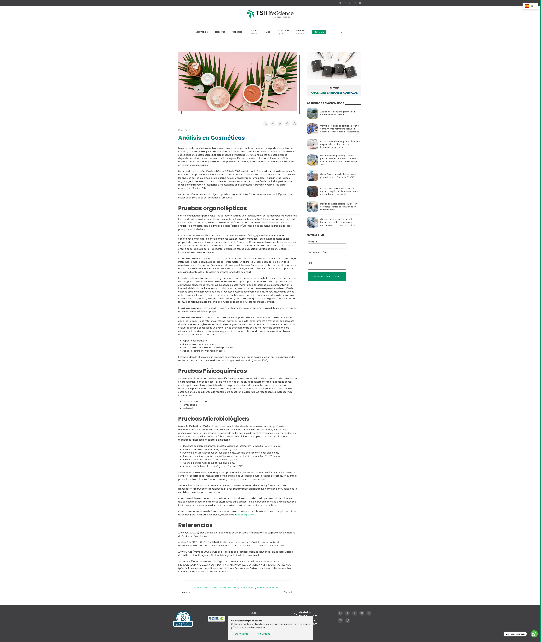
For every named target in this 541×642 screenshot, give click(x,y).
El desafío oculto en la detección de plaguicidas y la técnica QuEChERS (338, 176)
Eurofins (198, 587)
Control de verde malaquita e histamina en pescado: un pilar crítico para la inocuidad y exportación (340, 144)
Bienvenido (202, 32)
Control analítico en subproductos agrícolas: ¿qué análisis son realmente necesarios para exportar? (339, 191)
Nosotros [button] (220, 32)
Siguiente (288, 592)
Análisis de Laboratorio (268, 587)
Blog (268, 32)
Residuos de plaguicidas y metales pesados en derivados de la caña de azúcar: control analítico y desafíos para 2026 (340, 160)
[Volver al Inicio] (269, 14)
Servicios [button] (237, 32)
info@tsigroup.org (246, 514)
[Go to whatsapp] (534, 633)
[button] (342, 32)
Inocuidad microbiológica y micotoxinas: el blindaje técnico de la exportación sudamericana (340, 206)
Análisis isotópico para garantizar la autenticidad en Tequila (337, 113)
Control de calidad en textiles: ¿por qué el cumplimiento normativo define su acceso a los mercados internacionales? (340, 128)
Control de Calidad (228, 587)
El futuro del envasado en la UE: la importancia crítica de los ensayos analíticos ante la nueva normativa (337, 222)
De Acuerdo (241, 633)
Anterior (186, 592)
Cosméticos (210, 587)
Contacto (319, 32)
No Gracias (264, 633)
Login (254, 613)
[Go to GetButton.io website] (534, 639)
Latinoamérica (247, 587)
